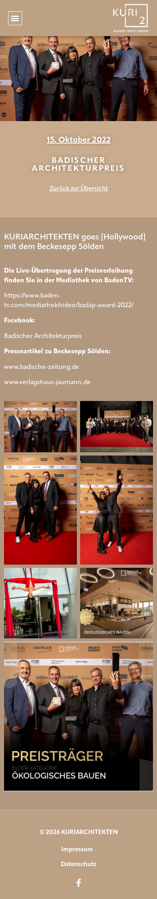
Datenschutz (79, 865)
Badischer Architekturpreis (43, 336)
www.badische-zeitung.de (41, 367)
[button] (15, 18)
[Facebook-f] (78, 883)
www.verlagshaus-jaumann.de (47, 382)
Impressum (77, 850)
